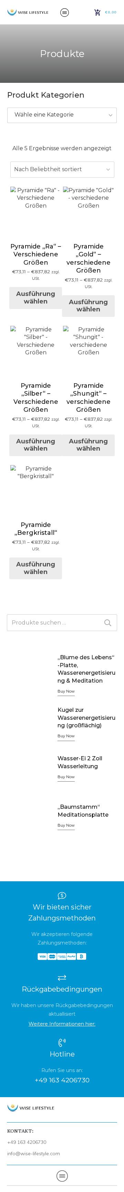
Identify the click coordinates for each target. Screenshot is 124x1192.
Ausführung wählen (35, 297)
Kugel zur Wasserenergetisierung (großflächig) (86, 718)
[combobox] (62, 115)
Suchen (107, 622)
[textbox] (62, 114)
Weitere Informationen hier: (62, 1024)
